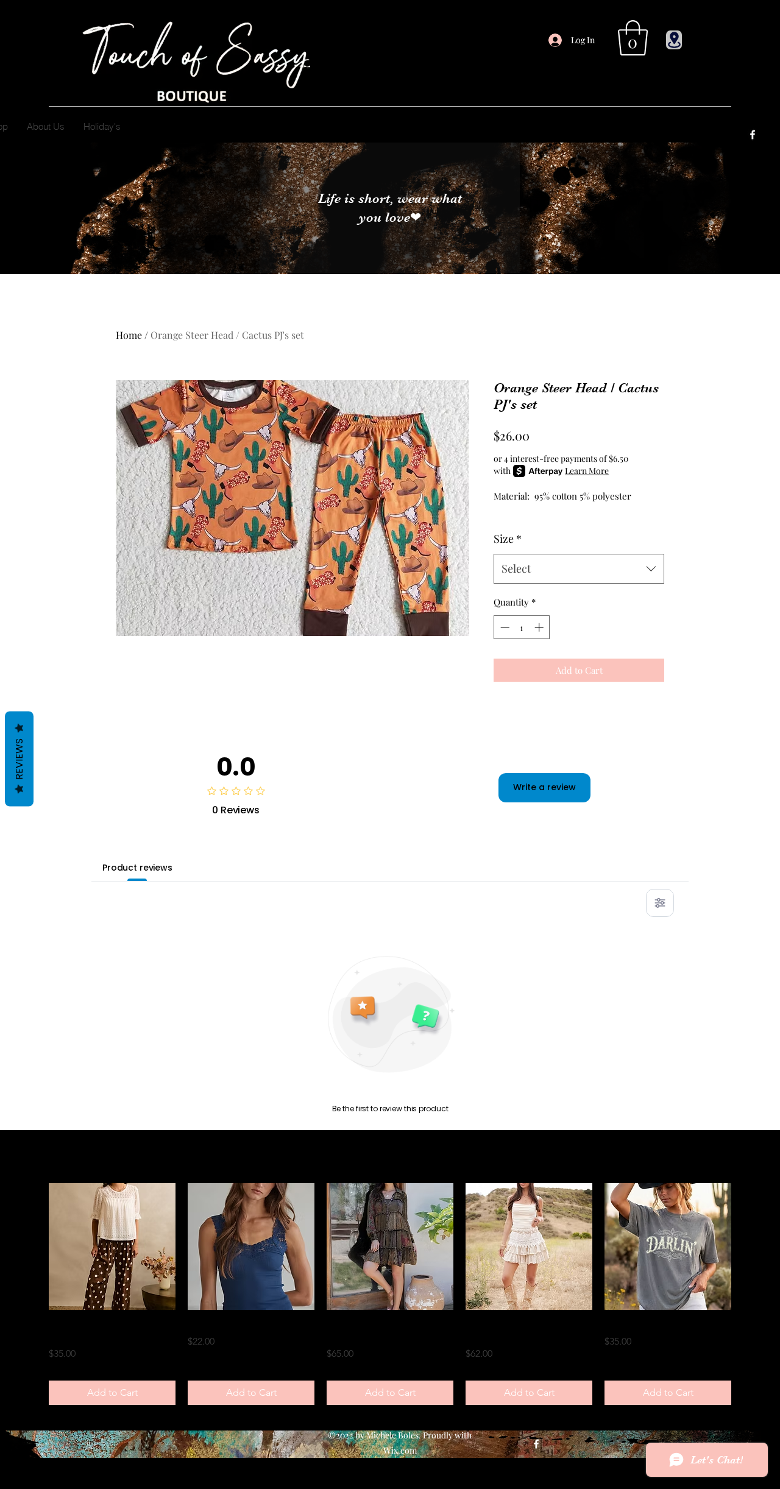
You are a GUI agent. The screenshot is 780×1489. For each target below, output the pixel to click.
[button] (633, 37)
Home (129, 334)
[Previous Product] (31, 1246)
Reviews (19, 759)
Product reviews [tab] (137, 867)
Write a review (544, 787)
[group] (390, 1294)
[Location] (674, 39)
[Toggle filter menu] (660, 903)
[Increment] (540, 627)
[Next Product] (748, 1246)
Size (508, 538)
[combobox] (579, 569)
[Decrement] (503, 627)
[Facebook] (752, 135)
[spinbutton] (522, 627)
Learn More (587, 470)
